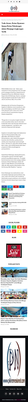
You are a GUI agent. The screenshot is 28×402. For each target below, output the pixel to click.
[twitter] (11, 1)
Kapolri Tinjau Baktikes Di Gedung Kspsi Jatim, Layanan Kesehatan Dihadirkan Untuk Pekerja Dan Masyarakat (16, 196)
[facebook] (8, 1)
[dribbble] (25, 231)
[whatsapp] (14, 227)
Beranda (3, 19)
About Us (19, 389)
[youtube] (14, 231)
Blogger (18, 399)
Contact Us (13, 389)
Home (7, 389)
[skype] (22, 393)
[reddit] (19, 227)
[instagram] (14, 1)
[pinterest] (17, 1)
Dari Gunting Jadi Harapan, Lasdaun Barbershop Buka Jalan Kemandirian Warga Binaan (17, 211)
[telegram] (19, 1)
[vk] (3, 231)
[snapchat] (19, 231)
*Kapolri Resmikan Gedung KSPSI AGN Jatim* (17, 203)
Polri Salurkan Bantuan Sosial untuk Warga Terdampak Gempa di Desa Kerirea (13, 301)
